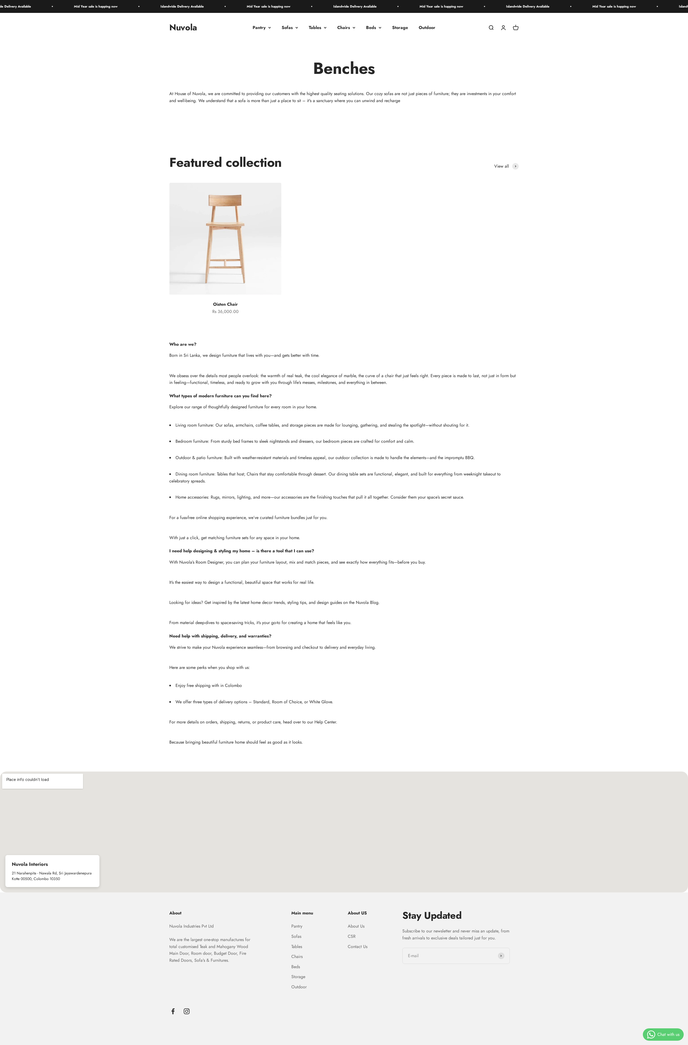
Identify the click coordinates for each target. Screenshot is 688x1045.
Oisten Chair (225, 304)
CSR (352, 936)
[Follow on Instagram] (186, 1011)
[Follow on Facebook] (173, 1011)
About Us (356, 926)
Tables (315, 27)
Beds (371, 27)
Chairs (343, 27)
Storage (400, 27)
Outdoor (427, 27)
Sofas (287, 27)
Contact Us (357, 946)
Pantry (259, 27)
